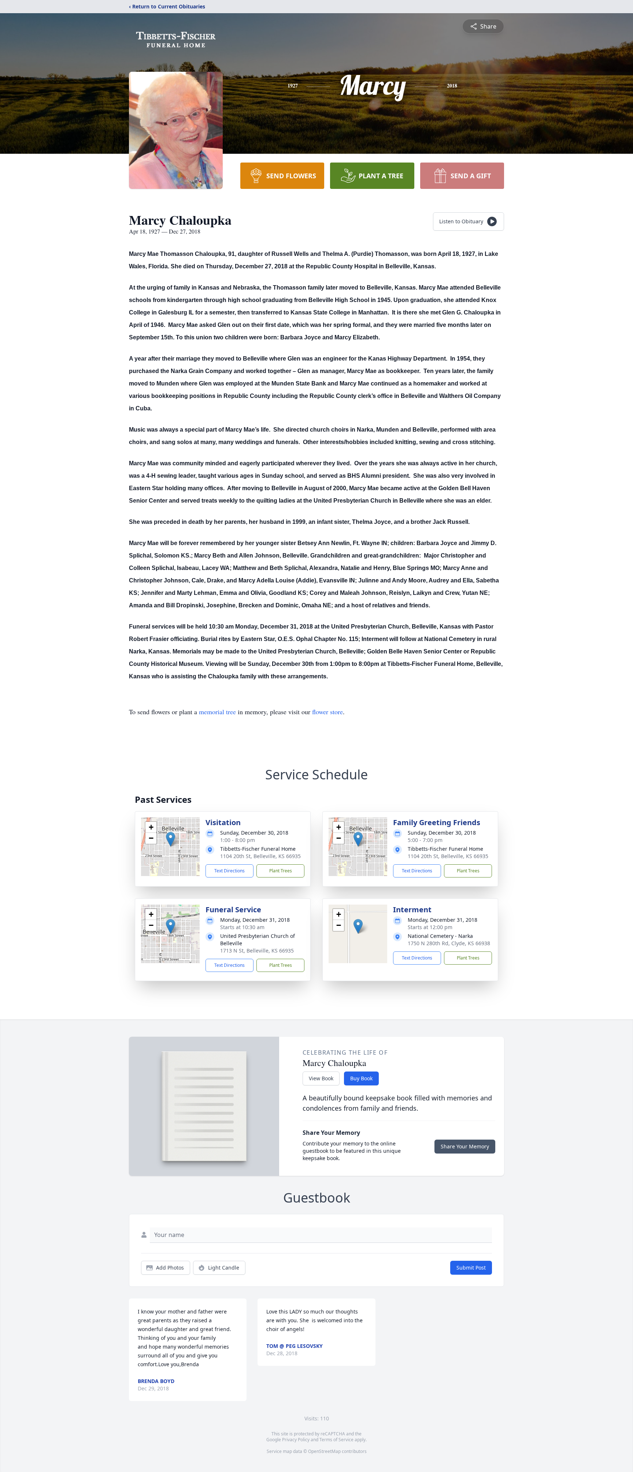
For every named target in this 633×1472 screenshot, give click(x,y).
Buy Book (361, 1078)
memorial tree (217, 711)
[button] (170, 839)
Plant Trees (280, 871)
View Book (321, 1078)
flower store (327, 711)
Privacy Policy (296, 1439)
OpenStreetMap (324, 1451)
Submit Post (471, 1267)
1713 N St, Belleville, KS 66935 (257, 950)
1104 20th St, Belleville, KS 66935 (260, 856)
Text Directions (229, 871)
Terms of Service (336, 1439)
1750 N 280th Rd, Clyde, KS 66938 (449, 943)
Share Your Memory (465, 1146)
